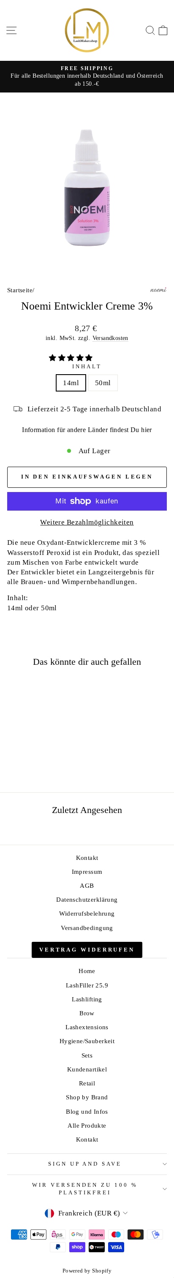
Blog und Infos (87, 1111)
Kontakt (87, 857)
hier (146, 429)
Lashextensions (87, 1027)
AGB (87, 885)
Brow (87, 1013)
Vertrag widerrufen (87, 949)
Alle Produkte (87, 1125)
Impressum (87, 871)
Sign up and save (85, 1164)
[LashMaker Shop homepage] (87, 30)
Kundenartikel (87, 1069)
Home (87, 970)
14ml (71, 383)
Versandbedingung (87, 927)
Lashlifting (87, 999)
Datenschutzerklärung (86, 899)
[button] (72, 358)
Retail (87, 1083)
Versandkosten (110, 337)
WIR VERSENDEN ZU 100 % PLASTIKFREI (84, 1189)
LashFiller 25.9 (87, 985)
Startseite (20, 290)
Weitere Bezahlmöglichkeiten (86, 522)
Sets (87, 1055)
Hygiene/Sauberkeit (87, 1040)
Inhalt (87, 366)
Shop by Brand (87, 1097)
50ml (103, 383)
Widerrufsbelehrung (86, 913)
